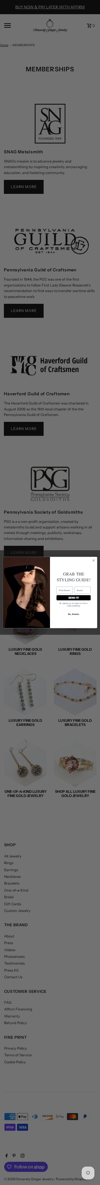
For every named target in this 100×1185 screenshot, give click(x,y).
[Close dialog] (93, 560)
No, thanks (73, 614)
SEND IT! (73, 598)
